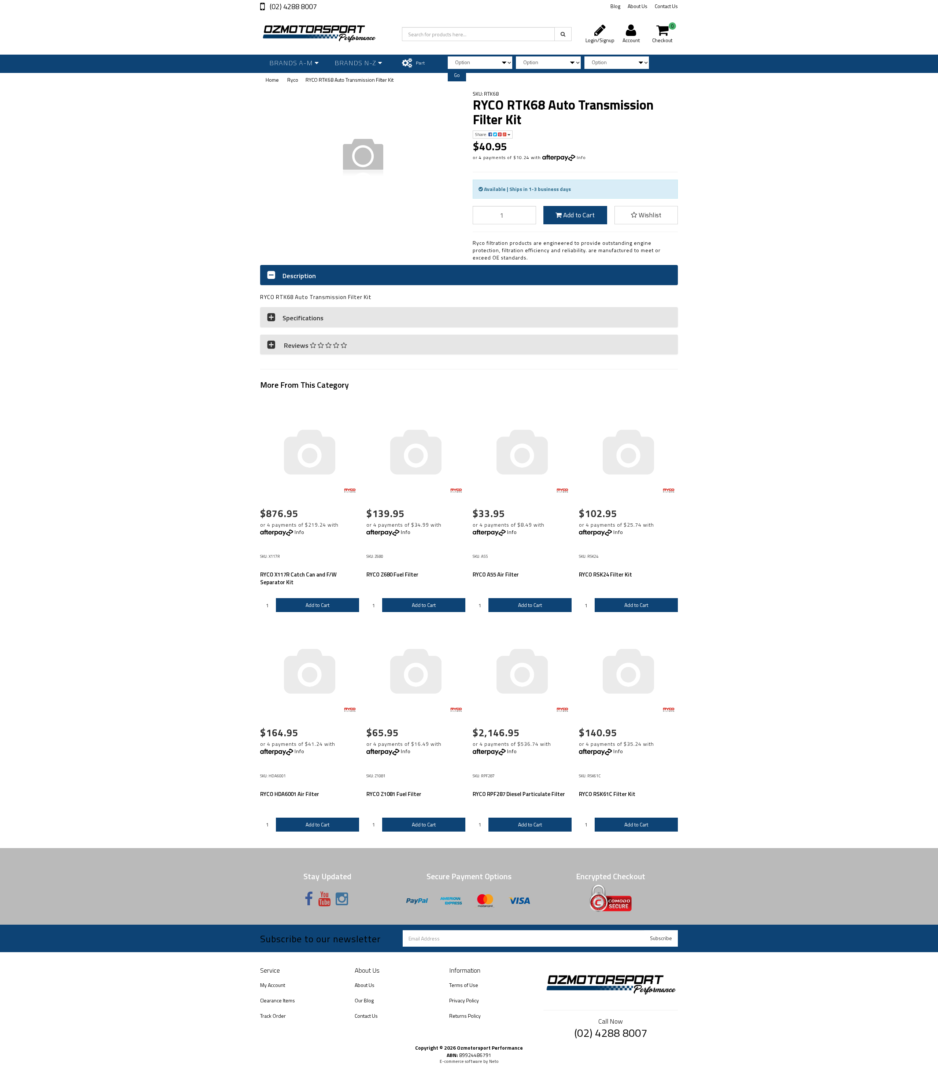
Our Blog (364, 1000)
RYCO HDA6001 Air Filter (289, 794)
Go (457, 75)
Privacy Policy (464, 1000)
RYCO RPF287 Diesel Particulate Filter (519, 794)
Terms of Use (463, 985)
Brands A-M (292, 63)
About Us (637, 6)
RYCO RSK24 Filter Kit (605, 574)
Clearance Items (277, 1000)
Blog (615, 6)
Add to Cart (578, 215)
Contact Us (666, 6)
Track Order (273, 1016)
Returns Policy (465, 1016)
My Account (272, 985)
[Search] (563, 34)
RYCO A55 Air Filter (496, 574)
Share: (481, 134)
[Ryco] (350, 492)
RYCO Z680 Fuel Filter (392, 574)
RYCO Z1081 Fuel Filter (393, 794)
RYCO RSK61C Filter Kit (607, 794)
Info (581, 157)
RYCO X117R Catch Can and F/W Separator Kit (298, 578)
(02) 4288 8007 (292, 6)
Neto (494, 1061)
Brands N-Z (356, 63)
